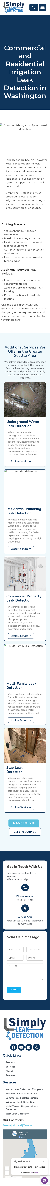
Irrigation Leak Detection (20, 1102)
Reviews (10, 1075)
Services (10, 1066)
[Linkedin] (28, 1047)
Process (10, 1062)
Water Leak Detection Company (24, 1089)
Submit (14, 990)
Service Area (25, 917)
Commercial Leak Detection (22, 1098)
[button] (42, 7)
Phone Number (25, 896)
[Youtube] (21, 1047)
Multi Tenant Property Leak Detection (22, 1108)
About (9, 1071)
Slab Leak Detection (17, 1113)
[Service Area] (25, 908)
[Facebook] (13, 1047)
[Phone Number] (25, 887)
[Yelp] (36, 1047)
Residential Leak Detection (21, 1093)
